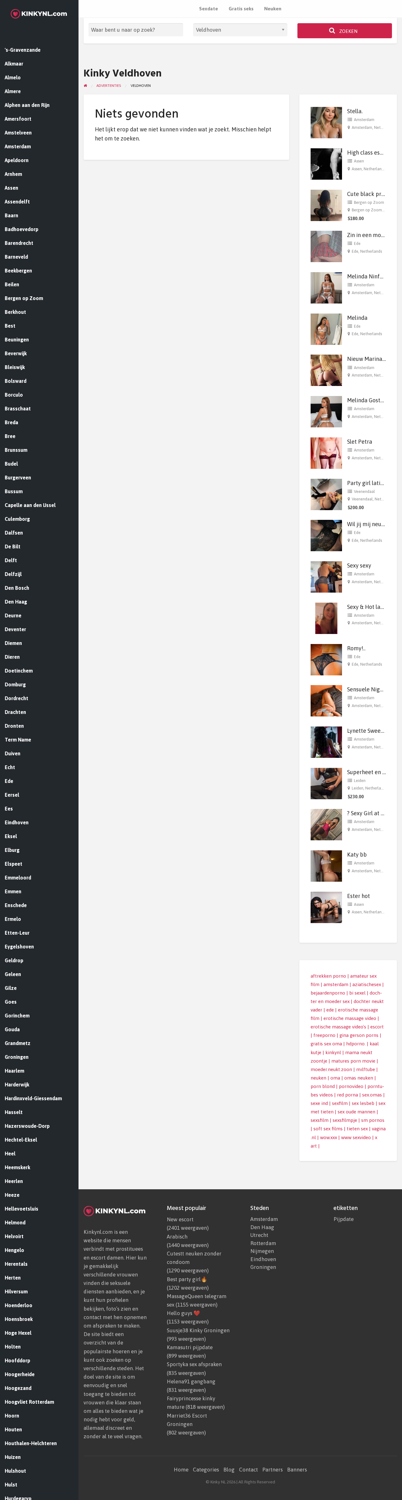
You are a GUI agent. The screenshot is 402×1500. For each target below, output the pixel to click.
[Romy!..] (326, 659)
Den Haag (262, 1227)
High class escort (368, 152)
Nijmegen (262, 1251)
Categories (206, 1469)
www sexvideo (356, 1137)
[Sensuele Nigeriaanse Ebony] (326, 700)
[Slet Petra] (326, 452)
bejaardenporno (328, 993)
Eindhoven (263, 1259)
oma (335, 1077)
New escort (180, 1219)
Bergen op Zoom (369, 202)
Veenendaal (364, 491)
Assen (359, 161)
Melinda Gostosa (368, 400)
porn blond (323, 1086)
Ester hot (358, 896)
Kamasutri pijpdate (190, 1347)
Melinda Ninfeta (367, 276)
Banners (297, 1469)
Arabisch (177, 1236)
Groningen (263, 1267)
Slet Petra (359, 441)
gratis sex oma (326, 1043)
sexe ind (319, 1103)
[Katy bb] (326, 865)
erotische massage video (349, 1018)
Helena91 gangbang (191, 1381)
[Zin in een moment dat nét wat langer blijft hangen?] (326, 246)
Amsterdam (364, 119)
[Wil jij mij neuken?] (326, 535)
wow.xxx (328, 1137)
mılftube (365, 1069)
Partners (272, 1469)
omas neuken (358, 1077)
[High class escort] (326, 163)
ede (330, 1009)
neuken (318, 1077)
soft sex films (328, 1128)
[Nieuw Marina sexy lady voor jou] (326, 370)
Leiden (360, 780)
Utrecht (259, 1235)
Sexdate (208, 8)
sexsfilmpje (345, 1120)
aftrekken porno (328, 976)
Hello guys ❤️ (183, 1313)
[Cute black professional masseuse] (326, 204)
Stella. (355, 111)
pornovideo (351, 1086)
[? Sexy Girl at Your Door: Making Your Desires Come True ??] (326, 824)
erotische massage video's (338, 1026)
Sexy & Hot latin (367, 607)
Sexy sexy (359, 565)
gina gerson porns (359, 1035)
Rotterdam (263, 1243)
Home (181, 1469)
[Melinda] (326, 328)
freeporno (324, 1035)
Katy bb (357, 854)
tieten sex (357, 1128)
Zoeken (347, 31)
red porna (347, 1094)
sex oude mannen (356, 1111)
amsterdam (335, 984)
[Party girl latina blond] (326, 493)
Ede (357, 243)
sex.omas (372, 1094)
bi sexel (357, 993)
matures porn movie (353, 1061)
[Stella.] (326, 122)
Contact (248, 1469)
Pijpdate (344, 1219)
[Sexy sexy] (326, 576)
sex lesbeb (363, 1103)
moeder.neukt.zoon (331, 1069)
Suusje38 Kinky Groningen (198, 1330)
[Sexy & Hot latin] (326, 618)
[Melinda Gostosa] (326, 411)
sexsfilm (320, 1120)
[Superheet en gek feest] (326, 782)
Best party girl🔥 (187, 1279)
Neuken (272, 8)
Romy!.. (356, 648)
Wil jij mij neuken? (370, 524)
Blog (229, 1469)
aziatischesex (366, 984)
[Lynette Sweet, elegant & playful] (326, 741)
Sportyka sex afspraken (194, 1364)
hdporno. (356, 1043)
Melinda (357, 317)
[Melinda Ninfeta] (326, 287)
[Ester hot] (326, 907)
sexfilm (340, 1103)
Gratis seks (241, 8)
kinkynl (333, 1052)
